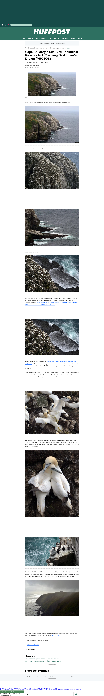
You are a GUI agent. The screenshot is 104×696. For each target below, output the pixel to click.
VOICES (73, 38)
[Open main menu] (2, 25)
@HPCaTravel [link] (56, 635)
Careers (23, 689)
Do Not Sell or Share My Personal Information (12, 691)
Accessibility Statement (56, 689)
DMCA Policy (46, 689)
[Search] (8, 25)
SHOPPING (56, 38)
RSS (17, 689)
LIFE (49, 38)
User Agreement (30, 689)
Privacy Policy (67, 689)
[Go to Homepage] (76, 694)
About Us (2, 689)
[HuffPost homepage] (19, 687)
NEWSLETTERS (52, 688)
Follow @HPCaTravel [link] (33, 645)
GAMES (80, 38)
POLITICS (30, 38)
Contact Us (13, 689)
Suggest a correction (52, 664)
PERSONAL (65, 38)
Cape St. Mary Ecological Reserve (35, 661)
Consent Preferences (76, 689)
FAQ (72, 676)
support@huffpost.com (52, 678)
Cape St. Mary (41, 659)
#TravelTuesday (30, 659)
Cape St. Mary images (54, 661)
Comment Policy (38, 689)
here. (68, 48)
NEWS (23, 38)
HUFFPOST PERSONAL (34, 688)
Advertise (7, 689)
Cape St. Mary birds (53, 659)
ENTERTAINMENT (41, 38)
